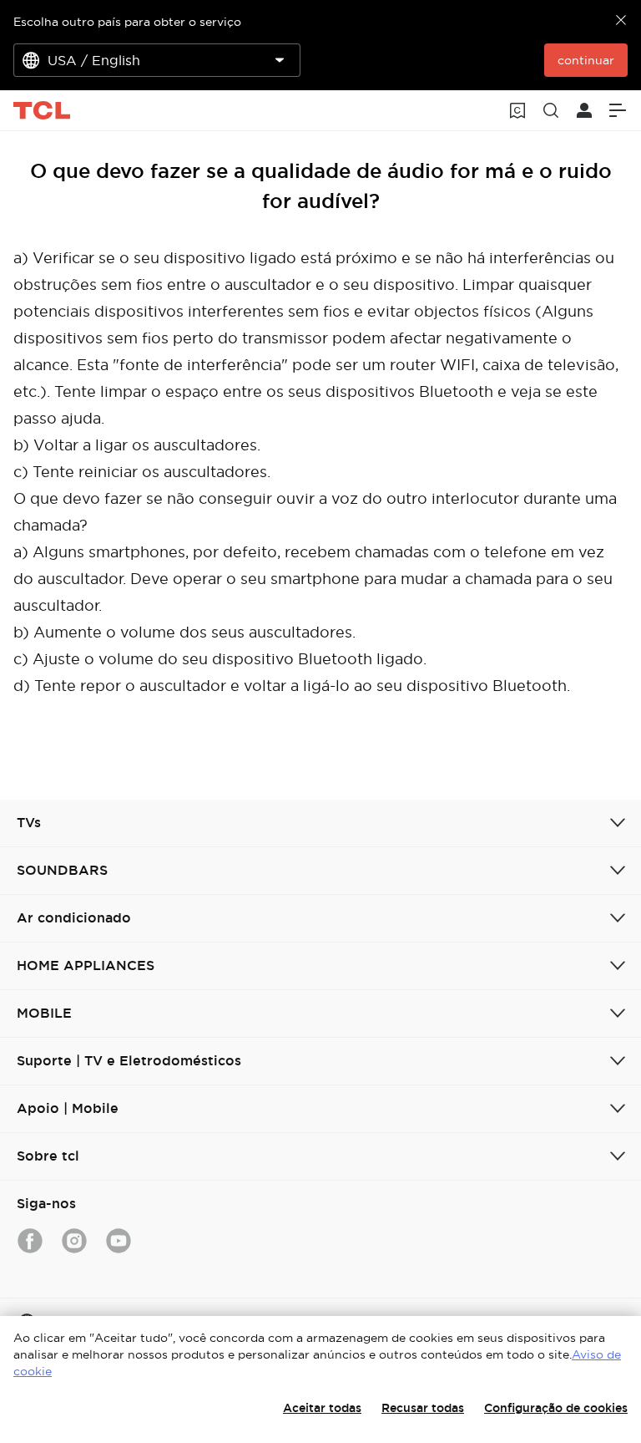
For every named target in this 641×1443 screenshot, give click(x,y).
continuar (586, 60)
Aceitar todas (322, 1407)
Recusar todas (422, 1407)
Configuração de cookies (556, 1407)
